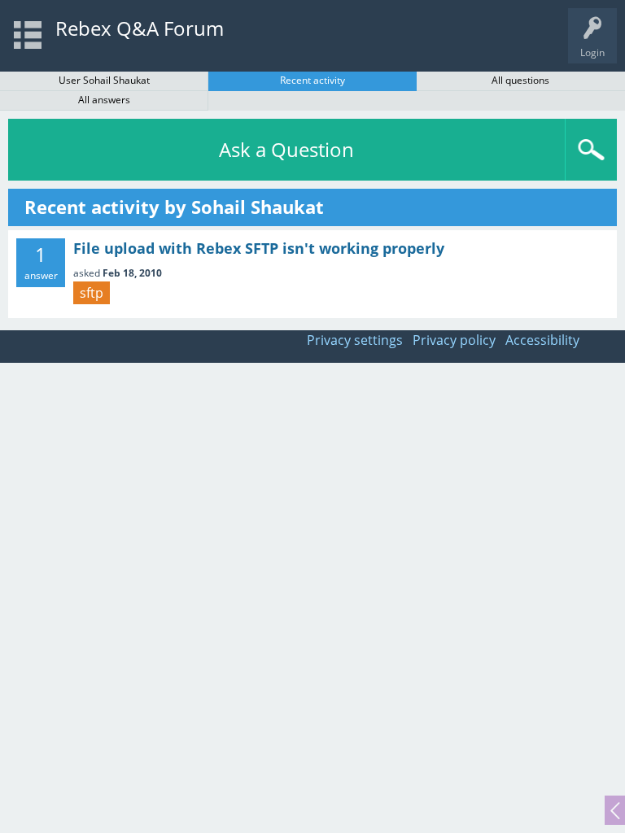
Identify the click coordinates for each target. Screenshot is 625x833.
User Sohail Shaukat (104, 80)
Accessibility (542, 340)
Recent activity (312, 80)
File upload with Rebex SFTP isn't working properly (258, 248)
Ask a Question (286, 149)
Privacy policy (454, 340)
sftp (91, 293)
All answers (104, 100)
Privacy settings (355, 340)
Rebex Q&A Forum (139, 28)
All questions (520, 80)
